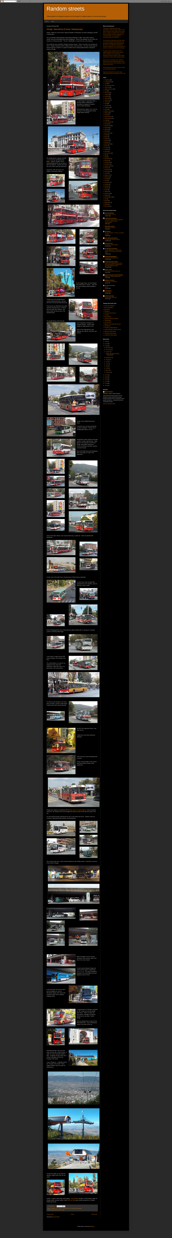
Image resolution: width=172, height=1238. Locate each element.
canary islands (107, 116)
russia (105, 180)
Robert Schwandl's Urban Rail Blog (114, 275)
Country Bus (107, 326)
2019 (106, 343)
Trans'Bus (106, 315)
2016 (106, 377)
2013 (106, 383)
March (107, 370)
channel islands (108, 118)
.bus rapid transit (108, 85)
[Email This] (57, 1206)
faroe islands (107, 133)
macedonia (73, 1208)
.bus (57, 1208)
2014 (106, 381)
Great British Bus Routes (111, 238)
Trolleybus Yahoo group (110, 333)
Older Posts (94, 1214)
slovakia (106, 186)
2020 (106, 341)
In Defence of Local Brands (111, 281)
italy (105, 155)
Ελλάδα (106, 200)
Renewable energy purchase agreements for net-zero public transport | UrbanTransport (114, 221)
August (108, 359)
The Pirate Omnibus (110, 285)
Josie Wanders (74, 1198)
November (108, 349)
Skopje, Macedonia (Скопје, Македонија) (65, 29)
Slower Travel (108, 269)
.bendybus (53, 1208)
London (48, 160)
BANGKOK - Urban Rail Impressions (113, 276)
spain (105, 189)
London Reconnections (111, 218)
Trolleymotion (107, 320)
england (106, 127)
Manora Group (80, 971)
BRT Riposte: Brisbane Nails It (111, 244)
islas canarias (107, 153)
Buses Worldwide (108, 307)
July (107, 361)
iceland (106, 151)
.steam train (107, 100)
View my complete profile (109, 403)
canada (106, 114)
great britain (107, 144)
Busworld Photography (111, 256)
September (109, 357)
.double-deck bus (67, 1208)
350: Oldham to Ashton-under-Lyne (112, 271)
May (107, 366)
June (107, 364)
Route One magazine (109, 305)
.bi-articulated (107, 81)
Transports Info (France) (110, 313)
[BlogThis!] (59, 1206)
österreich (106, 177)
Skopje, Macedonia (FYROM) (58, 1210)
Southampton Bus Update (111, 261)
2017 (106, 375)
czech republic (107, 122)
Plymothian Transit (109, 226)
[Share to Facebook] (63, 1206)
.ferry (105, 91)
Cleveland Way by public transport (112, 239)
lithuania (106, 160)
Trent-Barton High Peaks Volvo (111, 257)
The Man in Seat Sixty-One (110, 327)
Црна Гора (107, 206)
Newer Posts (50, 1214)
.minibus (106, 94)
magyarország (107, 166)
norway (106, 173)
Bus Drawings (107, 316)
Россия (106, 204)
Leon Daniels (108, 290)
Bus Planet (107, 309)
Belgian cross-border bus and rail (112, 324)
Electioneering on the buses (111, 297)
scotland (106, 184)
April (107, 368)
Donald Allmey (108, 292)
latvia (105, 156)
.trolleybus (106, 107)
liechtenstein (107, 158)
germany (106, 140)
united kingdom (108, 197)
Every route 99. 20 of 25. (110, 214)
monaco (106, 167)
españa (106, 129)
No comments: (51, 1206)
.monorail (106, 96)
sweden (106, 191)
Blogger (92, 1226)
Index (52, 21)
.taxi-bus (106, 102)
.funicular (106, 92)
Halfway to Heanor (109, 280)
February (108, 372)
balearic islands (108, 111)
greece (106, 145)
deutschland (107, 125)
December (108, 347)
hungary (106, 149)
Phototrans (107, 311)
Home (47, 21)
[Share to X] (61, 1206)
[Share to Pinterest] (64, 1206)
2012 (106, 385)
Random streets (65, 9)
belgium (106, 112)
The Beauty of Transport (111, 248)
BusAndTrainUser (109, 213)
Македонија (79, 1208)
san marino (107, 182)
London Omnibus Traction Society (112, 329)
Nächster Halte (71, 1200)
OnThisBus (108, 231)
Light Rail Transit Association (111, 318)
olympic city (107, 175)
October (108, 351)
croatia (106, 120)
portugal (106, 178)
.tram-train (106, 105)
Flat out (106, 286)
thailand (106, 195)
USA (105, 199)
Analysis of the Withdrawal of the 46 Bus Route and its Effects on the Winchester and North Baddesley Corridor (113, 264)
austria (106, 109)
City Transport (107, 322)
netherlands (107, 171)
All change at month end (110, 227)
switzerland (107, 193)
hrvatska (106, 147)
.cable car (60, 1208)
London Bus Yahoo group (110, 335)
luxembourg (107, 162)
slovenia (106, 188)
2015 (106, 379)
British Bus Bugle (109, 296)
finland (106, 134)
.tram (105, 103)
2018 (106, 345)
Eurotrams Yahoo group (110, 331)
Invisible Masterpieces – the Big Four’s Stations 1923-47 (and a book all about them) (113, 251)
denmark (106, 124)
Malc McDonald (109, 391)
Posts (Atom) (56, 1217)
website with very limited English (77, 810)
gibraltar (106, 142)
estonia (106, 131)
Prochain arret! (109, 243)
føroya (105, 136)
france (105, 138)
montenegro (107, 169)
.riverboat (106, 98)
